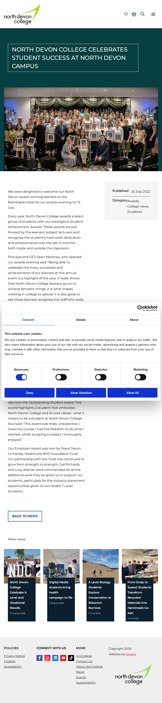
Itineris (131, 654)
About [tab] (134, 319)
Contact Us (84, 661)
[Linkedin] (55, 658)
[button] (142, 13)
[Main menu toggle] (153, 14)
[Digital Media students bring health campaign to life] (69, 566)
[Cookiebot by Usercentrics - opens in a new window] (140, 308)
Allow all (132, 392)
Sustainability (86, 682)
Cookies (9, 661)
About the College (89, 666)
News (80, 672)
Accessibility (13, 666)
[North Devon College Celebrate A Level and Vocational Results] (30, 566)
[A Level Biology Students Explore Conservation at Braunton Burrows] (109, 566)
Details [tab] (81, 319)
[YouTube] (63, 658)
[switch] (61, 377)
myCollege (84, 656)
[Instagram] (47, 658)
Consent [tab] (28, 319)
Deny (29, 392)
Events (81, 677)
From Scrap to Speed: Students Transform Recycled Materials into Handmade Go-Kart (139, 597)
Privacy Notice (14, 656)
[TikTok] (71, 658)
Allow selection (81, 392)
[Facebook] (39, 658)
